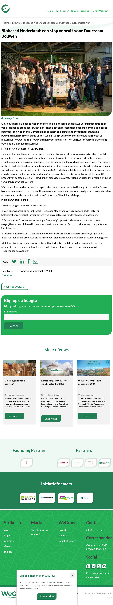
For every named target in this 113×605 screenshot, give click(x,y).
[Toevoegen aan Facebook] (28, 262)
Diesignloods (102, 593)
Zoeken (7, 551)
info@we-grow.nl (95, 530)
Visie (6, 530)
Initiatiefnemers (67, 540)
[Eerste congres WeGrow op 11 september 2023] (56, 371)
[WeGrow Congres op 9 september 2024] (93, 371)
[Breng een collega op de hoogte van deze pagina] (35, 262)
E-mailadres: (11, 311)
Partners (63, 535)
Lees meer (14, 416)
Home (6, 22)
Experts (63, 530)
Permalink (6, 274)
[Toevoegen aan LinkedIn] (22, 262)
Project (7, 535)
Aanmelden (47, 596)
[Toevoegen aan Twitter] (14, 262)
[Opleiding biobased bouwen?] (19, 371)
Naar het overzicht (14, 286)
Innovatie (8, 540)
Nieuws (16, 22)
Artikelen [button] (61, 10)
